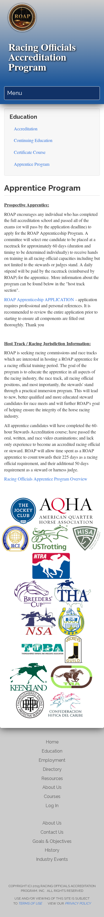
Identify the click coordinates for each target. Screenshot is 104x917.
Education (52, 751)
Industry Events (52, 859)
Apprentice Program (31, 164)
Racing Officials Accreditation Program (42, 57)
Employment (52, 760)
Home (52, 742)
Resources (52, 778)
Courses (52, 796)
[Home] (22, 18)
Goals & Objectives (52, 841)
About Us (52, 787)
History (52, 850)
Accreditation (25, 128)
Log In (52, 805)
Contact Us (52, 832)
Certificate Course (29, 152)
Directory (52, 769)
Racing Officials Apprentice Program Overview (46, 479)
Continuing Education (33, 140)
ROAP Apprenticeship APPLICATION (39, 299)
